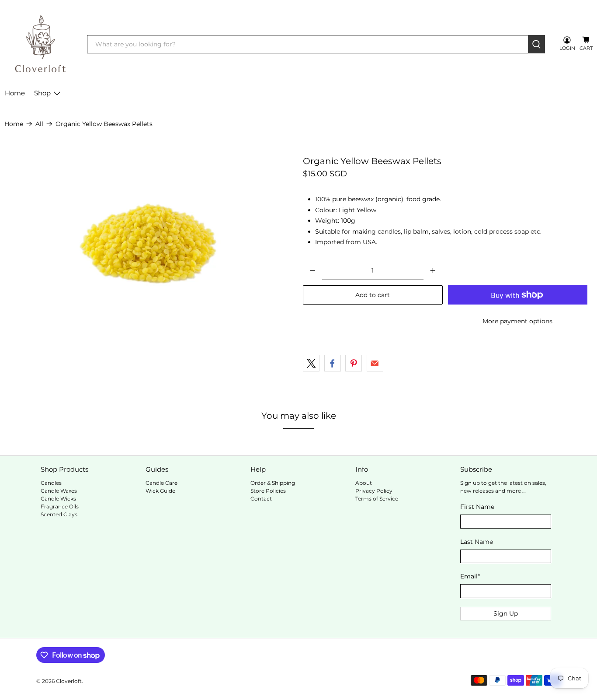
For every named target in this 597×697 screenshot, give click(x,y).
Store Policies (268, 490)
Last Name (476, 542)
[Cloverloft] (40, 44)
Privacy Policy (373, 490)
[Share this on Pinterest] (353, 363)
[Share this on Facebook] (332, 363)
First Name (477, 507)
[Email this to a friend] (375, 363)
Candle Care (161, 483)
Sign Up (505, 613)
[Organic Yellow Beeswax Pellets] (149, 243)
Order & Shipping (272, 483)
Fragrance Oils (60, 506)
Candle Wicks (58, 498)
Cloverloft (69, 681)
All (39, 124)
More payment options (517, 321)
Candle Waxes (59, 490)
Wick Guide (160, 490)
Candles (51, 483)
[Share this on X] (311, 363)
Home (15, 93)
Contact (261, 498)
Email (470, 576)
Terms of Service (376, 498)
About (363, 483)
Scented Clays (59, 514)
